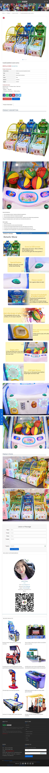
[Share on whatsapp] (7, 95)
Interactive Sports (29, 731)
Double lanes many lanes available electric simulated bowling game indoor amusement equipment (35, 668)
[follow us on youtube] (23, 764)
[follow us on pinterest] (25, 764)
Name (7, 529)
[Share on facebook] (4, 95)
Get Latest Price (14, 66)
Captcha (7, 546)
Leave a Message (14, 549)
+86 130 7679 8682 (26, 588)
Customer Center (29, 733)
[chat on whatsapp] (1, 413)
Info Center (28, 735)
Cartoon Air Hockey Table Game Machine (12, 714)
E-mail (7, 532)
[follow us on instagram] (28, 764)
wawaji (10, 760)
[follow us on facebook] (21, 764)
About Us (27, 725)
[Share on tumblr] (10, 95)
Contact (27, 740)
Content (7, 539)
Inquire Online (7, 98)
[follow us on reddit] (33, 764)
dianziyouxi (6, 760)
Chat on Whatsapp (26, 586)
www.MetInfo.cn (22, 765)
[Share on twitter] (19, 95)
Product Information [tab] (7, 104)
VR (26, 729)
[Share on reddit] (16, 95)
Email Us (16, 98)
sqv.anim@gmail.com (26, 584)
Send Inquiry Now (29, 756)
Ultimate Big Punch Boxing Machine (11, 690)
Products (27, 727)
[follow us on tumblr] (30, 764)
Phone (8, 536)
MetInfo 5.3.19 (10, 765)
